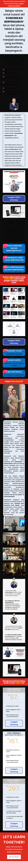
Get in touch (14, 857)
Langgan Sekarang (14, 723)
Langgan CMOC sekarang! (14, 198)
